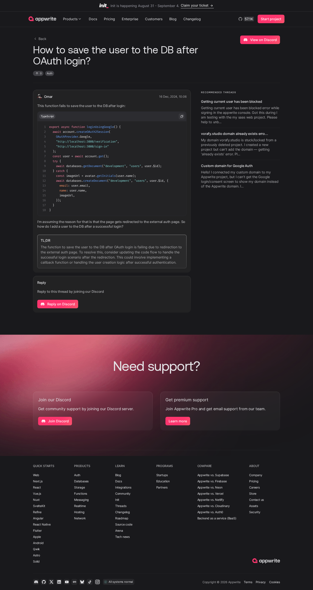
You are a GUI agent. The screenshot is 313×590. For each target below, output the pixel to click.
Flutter (37, 530)
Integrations (123, 487)
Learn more (178, 421)
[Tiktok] (90, 582)
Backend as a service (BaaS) (216, 518)
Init (117, 499)
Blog (173, 19)
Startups (162, 475)
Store (252, 493)
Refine (37, 512)
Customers (153, 19)
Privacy (261, 582)
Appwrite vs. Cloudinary (213, 506)
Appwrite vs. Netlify (210, 499)
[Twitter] (51, 582)
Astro (36, 555)
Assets (253, 506)
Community (123, 493)
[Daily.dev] (74, 582)
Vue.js (37, 493)
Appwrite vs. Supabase (213, 475)
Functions (80, 493)
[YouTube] (67, 582)
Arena (119, 530)
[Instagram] (97, 582)
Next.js (38, 481)
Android (38, 543)
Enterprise (130, 19)
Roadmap (121, 518)
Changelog (192, 19)
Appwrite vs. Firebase (212, 481)
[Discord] (36, 582)
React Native (42, 524)
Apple (37, 537)
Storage (79, 487)
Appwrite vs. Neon (210, 487)
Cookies (274, 582)
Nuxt (36, 499)
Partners (162, 487)
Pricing (109, 19)
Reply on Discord (60, 304)
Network (80, 518)
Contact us (256, 499)
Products (70, 19)
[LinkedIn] (59, 582)
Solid (36, 561)
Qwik (36, 549)
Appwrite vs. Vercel (210, 493)
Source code (123, 524)
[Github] (44, 582)
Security (254, 512)
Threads (120, 506)
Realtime (80, 506)
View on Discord (263, 40)
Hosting (79, 512)
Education (163, 481)
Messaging (81, 499)
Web (36, 475)
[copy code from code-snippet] (182, 116)
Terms (248, 582)
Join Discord (58, 421)
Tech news (122, 537)
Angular (38, 518)
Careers (254, 487)
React (37, 487)
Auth (77, 475)
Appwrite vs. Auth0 (210, 512)
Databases (81, 481)
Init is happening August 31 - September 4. (159, 5)
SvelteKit (39, 506)
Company (255, 475)
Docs (93, 19)
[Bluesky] (82, 582)
